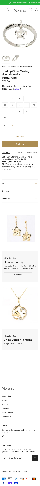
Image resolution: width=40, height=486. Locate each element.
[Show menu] (3, 9)
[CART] (36, 9)
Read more (6, 169)
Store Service (7, 412)
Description (6, 152)
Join (34, 458)
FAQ (3, 183)
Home (4, 66)
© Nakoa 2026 (6, 471)
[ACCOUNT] (30, 9)
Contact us (6, 416)
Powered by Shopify (21, 471)
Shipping (19, 152)
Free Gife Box (32, 152)
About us (6, 198)
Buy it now (20, 144)
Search (5, 404)
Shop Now (18, 275)
